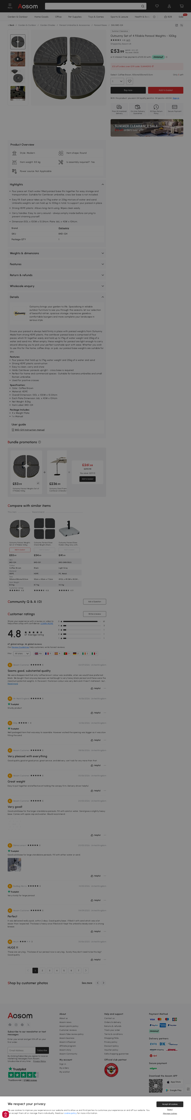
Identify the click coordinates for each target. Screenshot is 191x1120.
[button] (5, 1114)
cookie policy (70, 1113)
